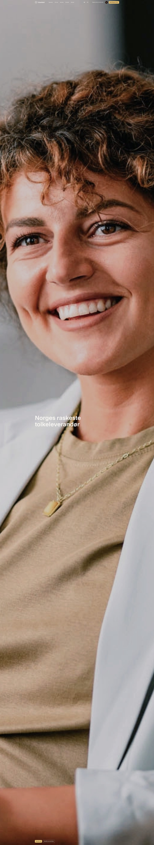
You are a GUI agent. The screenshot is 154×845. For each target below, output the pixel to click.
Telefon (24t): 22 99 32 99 (97, 2)
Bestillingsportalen (114, 2)
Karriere (62, 2)
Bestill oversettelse (49, 841)
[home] (40, 2)
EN (87, 2)
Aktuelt (72, 2)
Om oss (56, 2)
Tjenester (51, 2)
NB (84, 2)
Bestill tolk (38, 841)
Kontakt (67, 2)
